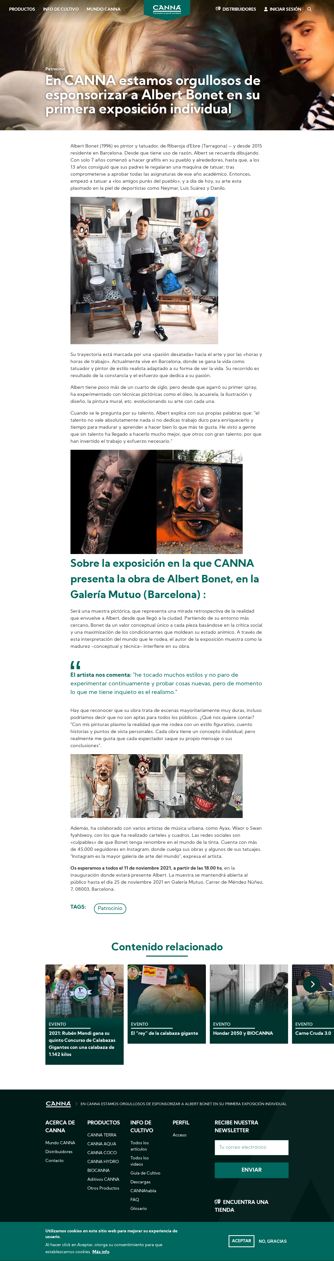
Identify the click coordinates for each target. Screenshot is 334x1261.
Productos (22, 10)
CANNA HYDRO (103, 1162)
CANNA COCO (102, 1153)
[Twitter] (10, 61)
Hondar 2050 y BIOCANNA (243, 1033)
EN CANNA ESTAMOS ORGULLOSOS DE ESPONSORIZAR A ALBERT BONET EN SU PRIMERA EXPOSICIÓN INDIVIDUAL (184, 1104)
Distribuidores (239, 10)
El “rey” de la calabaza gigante (164, 1033)
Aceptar (241, 1241)
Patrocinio (110, 908)
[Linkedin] (10, 75)
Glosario (138, 1209)
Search (309, 9)
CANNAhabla (143, 1191)
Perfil (181, 1123)
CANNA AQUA (101, 1144)
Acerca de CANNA (60, 1127)
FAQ (134, 1200)
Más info (100, 1252)
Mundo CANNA (104, 10)
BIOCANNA (98, 1171)
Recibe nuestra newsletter (236, 1127)
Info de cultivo (61, 10)
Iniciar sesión (285, 10)
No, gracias (273, 1241)
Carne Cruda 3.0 (313, 1033)
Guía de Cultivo (145, 1173)
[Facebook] (10, 46)
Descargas (140, 1182)
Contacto (54, 1161)
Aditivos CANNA (103, 1180)
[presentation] (311, 984)
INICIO (58, 1104)
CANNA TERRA (101, 1135)
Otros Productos (103, 1188)
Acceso (180, 1135)
